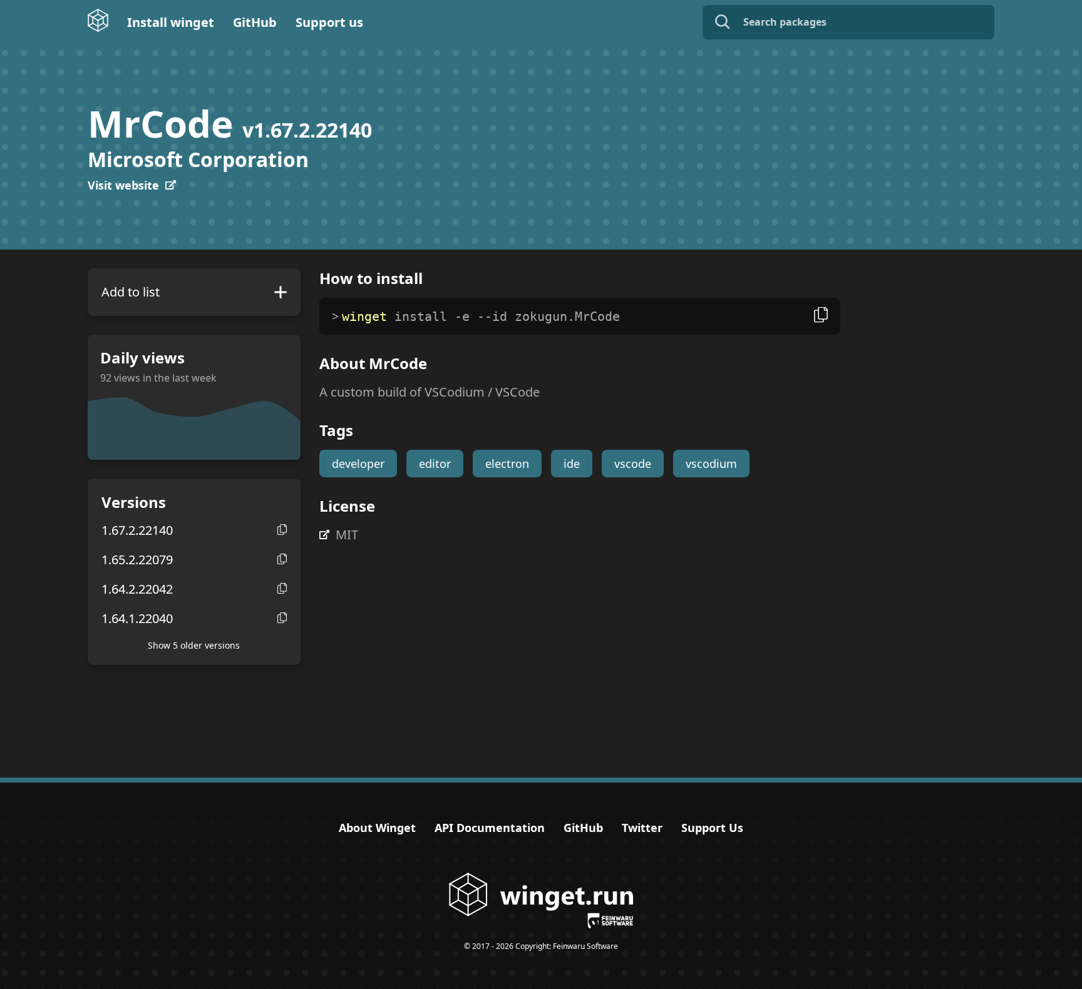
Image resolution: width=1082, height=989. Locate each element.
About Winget (377, 827)
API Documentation (490, 827)
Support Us (712, 827)
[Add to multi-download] (280, 292)
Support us (329, 22)
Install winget (170, 22)
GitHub (255, 22)
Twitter (642, 827)
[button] (282, 529)
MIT (347, 534)
